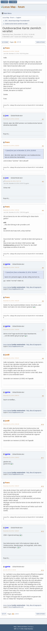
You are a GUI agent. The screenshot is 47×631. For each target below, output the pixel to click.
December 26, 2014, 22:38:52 (11, 457)
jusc (7, 115)
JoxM (7, 354)
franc (7, 48)
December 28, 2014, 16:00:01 (11, 531)
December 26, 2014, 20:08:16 (11, 395)
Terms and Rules (22, 626)
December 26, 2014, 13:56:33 (11, 267)
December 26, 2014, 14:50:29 (11, 300)
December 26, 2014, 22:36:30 (11, 424)
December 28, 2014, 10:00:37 (11, 486)
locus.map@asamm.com (16, 289)
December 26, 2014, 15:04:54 (11, 329)
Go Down (5, 42)
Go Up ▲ (30, 626)
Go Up (4, 614)
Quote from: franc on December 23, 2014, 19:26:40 (21, 272)
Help (15, 626)
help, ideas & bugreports (33, 287)
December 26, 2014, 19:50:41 (11, 358)
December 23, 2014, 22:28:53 (11, 145)
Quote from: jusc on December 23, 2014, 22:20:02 (21, 150)
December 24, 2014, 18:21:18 (13, 181)
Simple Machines (28, 628)
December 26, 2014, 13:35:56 (11, 210)
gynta (7, 264)
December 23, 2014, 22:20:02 (11, 119)
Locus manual (14, 287)
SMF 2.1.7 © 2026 (19, 628)
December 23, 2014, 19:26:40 (11, 51)
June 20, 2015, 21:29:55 (9, 570)
